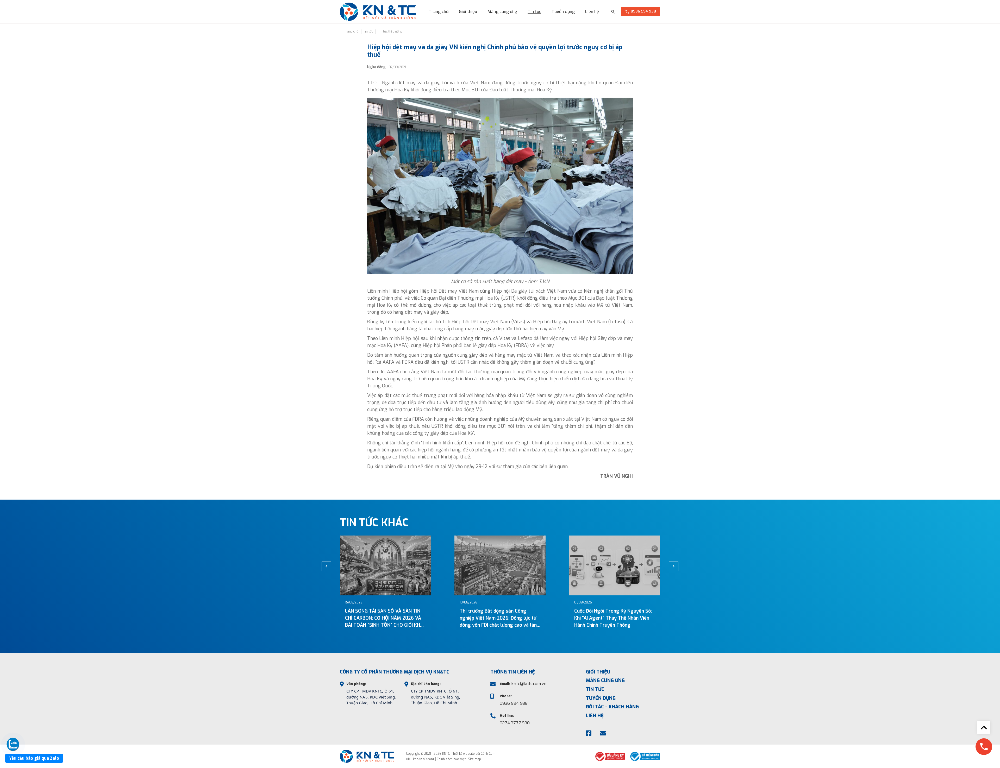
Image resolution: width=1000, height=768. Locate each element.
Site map (474, 759)
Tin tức (534, 11)
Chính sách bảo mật (451, 759)
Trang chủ (438, 11)
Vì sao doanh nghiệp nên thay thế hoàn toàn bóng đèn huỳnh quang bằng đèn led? (632, 618)
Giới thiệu (468, 11)
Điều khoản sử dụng (420, 759)
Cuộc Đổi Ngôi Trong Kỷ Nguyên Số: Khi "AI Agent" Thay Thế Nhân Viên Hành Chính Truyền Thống (520, 618)
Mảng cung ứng (502, 11)
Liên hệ (592, 11)
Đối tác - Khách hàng (612, 707)
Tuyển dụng (563, 11)
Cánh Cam (488, 754)
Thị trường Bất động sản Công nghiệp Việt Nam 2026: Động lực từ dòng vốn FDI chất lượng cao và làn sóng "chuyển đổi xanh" (404, 618)
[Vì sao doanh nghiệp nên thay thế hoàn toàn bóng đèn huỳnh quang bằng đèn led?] (636, 565)
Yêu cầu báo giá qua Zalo (34, 758)
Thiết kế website (463, 754)
